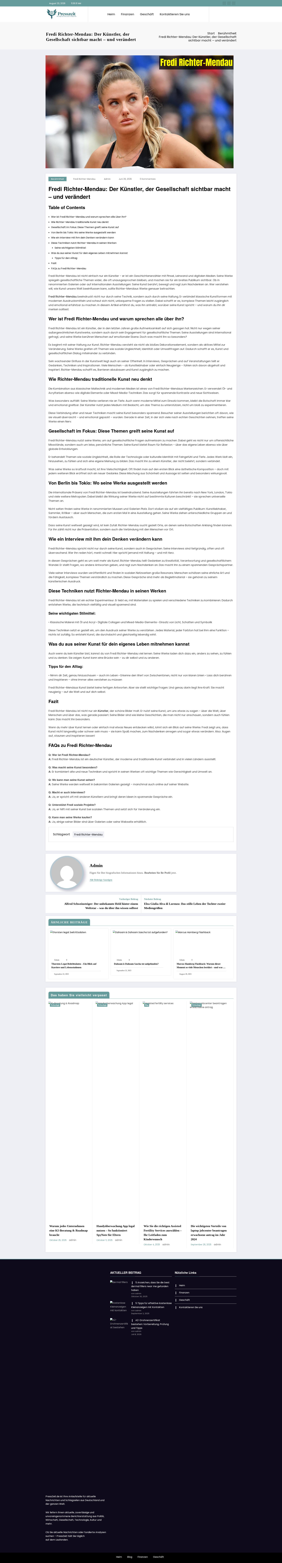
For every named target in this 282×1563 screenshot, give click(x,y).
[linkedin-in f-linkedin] (233, 3)
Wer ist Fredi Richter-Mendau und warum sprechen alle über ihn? (88, 216)
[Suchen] (214, 14)
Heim (111, 14)
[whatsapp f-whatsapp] (229, 3)
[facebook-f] (224, 3)
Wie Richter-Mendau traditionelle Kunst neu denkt (80, 222)
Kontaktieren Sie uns (175, 14)
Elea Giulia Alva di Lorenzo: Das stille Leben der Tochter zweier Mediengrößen (185, 905)
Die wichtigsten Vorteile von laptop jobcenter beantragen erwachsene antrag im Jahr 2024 (161, 1232)
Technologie (55, 1005)
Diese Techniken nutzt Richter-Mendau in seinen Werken (83, 243)
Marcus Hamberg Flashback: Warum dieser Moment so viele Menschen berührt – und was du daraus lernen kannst (201, 966)
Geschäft (147, 14)
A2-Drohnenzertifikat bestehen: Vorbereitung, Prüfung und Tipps (206, 1230)
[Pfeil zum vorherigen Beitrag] (49, 904)
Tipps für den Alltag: (66, 258)
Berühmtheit (57, 179)
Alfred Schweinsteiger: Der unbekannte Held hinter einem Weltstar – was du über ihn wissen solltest (101, 905)
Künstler (103, 711)
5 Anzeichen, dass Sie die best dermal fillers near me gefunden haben (150, 1286)
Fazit (54, 263)
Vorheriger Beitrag (128, 899)
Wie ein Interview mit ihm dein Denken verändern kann (82, 237)
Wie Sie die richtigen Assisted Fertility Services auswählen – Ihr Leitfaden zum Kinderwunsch (115, 1232)
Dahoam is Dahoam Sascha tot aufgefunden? (136, 964)
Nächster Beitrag (152, 899)
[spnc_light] (220, 14)
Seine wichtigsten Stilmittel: (70, 247)
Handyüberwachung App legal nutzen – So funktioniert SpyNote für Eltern (68, 1230)
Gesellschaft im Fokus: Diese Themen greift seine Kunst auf (85, 227)
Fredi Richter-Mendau (84, 179)
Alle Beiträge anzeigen (101, 880)
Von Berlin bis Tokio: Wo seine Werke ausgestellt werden (83, 232)
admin (107, 179)
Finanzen (127, 14)
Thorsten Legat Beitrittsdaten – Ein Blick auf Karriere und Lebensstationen (73, 966)
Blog (99, 1005)
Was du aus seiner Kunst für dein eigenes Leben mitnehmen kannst (89, 253)
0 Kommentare (148, 179)
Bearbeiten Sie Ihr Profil (157, 872)
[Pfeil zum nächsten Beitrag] (232, 904)
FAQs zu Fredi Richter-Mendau (68, 268)
